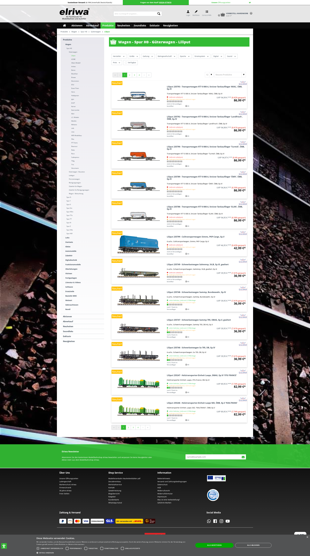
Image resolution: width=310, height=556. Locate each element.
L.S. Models (75, 117)
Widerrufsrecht (163, 490)
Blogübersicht (114, 493)
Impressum (162, 496)
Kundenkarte (113, 500)
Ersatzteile (69, 291)
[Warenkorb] (216, 10)
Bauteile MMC (71, 296)
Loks (67, 237)
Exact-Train (75, 88)
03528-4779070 (165, 2)
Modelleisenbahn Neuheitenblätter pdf (124, 478)
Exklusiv (67, 336)
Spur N (68, 223)
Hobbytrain (75, 96)
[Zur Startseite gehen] (74, 14)
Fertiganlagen (71, 278)
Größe (132, 56)
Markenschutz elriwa (67, 484)
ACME (73, 59)
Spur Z (68, 226)
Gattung (146, 56)
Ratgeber (112, 496)
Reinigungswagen (75, 183)
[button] (4, 546)
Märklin (73, 121)
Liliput (73, 56)
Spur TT (69, 219)
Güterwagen (73, 52)
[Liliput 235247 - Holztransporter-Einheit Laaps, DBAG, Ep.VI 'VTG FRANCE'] (139, 382)
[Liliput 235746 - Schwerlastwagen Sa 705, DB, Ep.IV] (139, 354)
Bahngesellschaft (165, 56)
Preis (115, 62)
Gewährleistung (114, 490)
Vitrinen (68, 273)
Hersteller (117, 56)
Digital (216, 56)
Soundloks (68, 331)
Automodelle (70, 251)
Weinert (68, 300)
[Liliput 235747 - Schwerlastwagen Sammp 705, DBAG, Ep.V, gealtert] (139, 326)
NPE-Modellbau (76, 135)
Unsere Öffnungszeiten (68, 478)
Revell (67, 309)
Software (69, 287)
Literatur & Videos (73, 282)
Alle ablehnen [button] (253, 545)
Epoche (183, 56)
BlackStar (74, 74)
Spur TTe (69, 215)
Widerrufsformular (165, 493)
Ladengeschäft (65, 481)
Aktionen (67, 316)
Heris (73, 92)
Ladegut (71, 175)
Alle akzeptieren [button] (214, 545)
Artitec (73, 66)
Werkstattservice (115, 484)
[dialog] (155, 545)
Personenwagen (74, 179)
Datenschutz (162, 484)
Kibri (72, 114)
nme (72, 132)
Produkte (67, 39)
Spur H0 (69, 48)
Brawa (73, 77)
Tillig (72, 161)
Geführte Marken (164, 503)
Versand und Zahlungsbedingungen (172, 481)
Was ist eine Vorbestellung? (168, 500)
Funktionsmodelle (73, 264)
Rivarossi (74, 146)
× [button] (307, 537)
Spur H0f (69, 233)
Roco (73, 154)
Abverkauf (68, 321)
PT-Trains (74, 143)
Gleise (67, 246)
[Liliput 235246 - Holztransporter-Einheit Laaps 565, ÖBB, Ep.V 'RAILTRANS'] (139, 410)
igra (72, 99)
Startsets (69, 242)
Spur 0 (68, 204)
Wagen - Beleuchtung (76, 194)
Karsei (73, 106)
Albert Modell (75, 63)
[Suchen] (159, 13)
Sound (230, 56)
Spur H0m (69, 212)
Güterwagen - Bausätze (77, 172)
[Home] (64, 25)
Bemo (73, 70)
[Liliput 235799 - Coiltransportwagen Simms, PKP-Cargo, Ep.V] (139, 243)
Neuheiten (68, 326)
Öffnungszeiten (220, 2)
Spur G (68, 197)
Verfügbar (132, 62)
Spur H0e (69, 230)
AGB (159, 487)
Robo (73, 150)
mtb (72, 128)
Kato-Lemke (75, 110)
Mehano (74, 125)
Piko (72, 139)
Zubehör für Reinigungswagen (79, 190)
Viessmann (75, 168)
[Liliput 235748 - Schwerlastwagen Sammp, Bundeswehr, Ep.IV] (139, 299)
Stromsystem (199, 56)
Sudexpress (75, 157)
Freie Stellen (64, 493)
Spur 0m (69, 208)
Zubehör (68, 255)
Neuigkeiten (69, 341)
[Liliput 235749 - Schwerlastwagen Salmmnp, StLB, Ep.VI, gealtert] (139, 271)
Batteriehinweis (163, 478)
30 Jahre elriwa (65, 490)
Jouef (73, 103)
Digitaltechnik (71, 260)
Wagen (68, 44)
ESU (72, 85)
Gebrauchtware (71, 305)
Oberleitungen (71, 269)
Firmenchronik (65, 487)
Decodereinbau (114, 481)
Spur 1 (68, 201)
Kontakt (111, 487)
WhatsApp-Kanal (115, 503)
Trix (72, 165)
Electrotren (75, 81)
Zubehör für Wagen (75, 186)
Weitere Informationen (76, 544)
